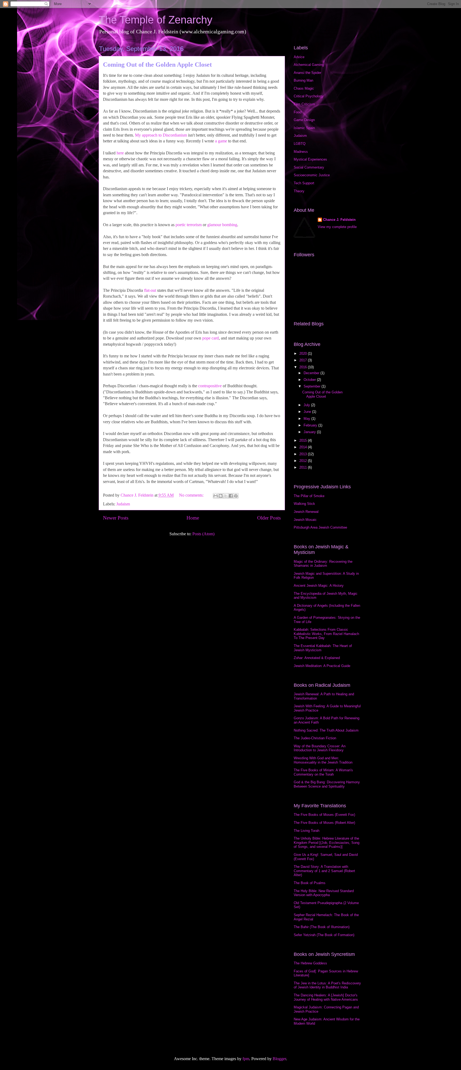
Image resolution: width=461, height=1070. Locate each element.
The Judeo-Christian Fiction (315, 738)
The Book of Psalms (309, 883)
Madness (301, 152)
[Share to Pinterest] (236, 495)
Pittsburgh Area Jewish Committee (320, 527)
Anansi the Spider (307, 73)
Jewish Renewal (306, 512)
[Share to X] (225, 495)
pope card (210, 338)
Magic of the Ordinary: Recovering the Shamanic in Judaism (323, 564)
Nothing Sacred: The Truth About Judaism (326, 730)
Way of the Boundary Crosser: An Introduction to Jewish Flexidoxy (319, 748)
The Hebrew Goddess (310, 963)
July (307, 405)
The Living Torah (306, 831)
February (311, 425)
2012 (303, 461)
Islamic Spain (304, 128)
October (310, 380)
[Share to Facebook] (230, 495)
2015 (303, 440)
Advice (299, 57)
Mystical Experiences (310, 159)
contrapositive (210, 386)
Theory (299, 191)
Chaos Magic (304, 88)
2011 (303, 467)
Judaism (123, 504)
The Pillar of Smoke (309, 496)
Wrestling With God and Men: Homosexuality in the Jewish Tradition (323, 760)
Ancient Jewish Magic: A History (319, 586)
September (312, 386)
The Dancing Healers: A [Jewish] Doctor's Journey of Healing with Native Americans (326, 997)
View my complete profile (337, 227)
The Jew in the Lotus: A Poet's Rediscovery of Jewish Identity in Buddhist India (327, 985)
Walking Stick (304, 504)
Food (297, 112)
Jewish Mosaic (305, 520)
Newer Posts (115, 518)
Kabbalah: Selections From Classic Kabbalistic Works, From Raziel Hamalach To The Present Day (326, 634)
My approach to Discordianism (161, 135)
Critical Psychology (309, 96)
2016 (303, 367)
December (312, 373)
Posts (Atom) (203, 534)
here (120, 153)
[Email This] (215, 495)
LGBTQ (299, 144)
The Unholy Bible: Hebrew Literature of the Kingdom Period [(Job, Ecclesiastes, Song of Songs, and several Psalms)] (326, 842)
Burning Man (303, 80)
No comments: (192, 495)
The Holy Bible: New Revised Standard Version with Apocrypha (324, 893)
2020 (303, 354)
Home (192, 518)
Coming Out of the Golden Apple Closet (157, 64)
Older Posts (269, 518)
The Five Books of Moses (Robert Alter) (324, 823)
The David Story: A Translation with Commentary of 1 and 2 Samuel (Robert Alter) (324, 871)
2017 (303, 360)
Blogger (279, 1058)
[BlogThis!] (220, 495)
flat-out (150, 290)
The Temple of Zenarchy (155, 20)
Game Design (304, 120)
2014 (303, 447)
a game (221, 141)
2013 (303, 454)
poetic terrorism (189, 224)
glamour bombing (222, 224)
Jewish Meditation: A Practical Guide (322, 666)
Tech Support (304, 183)
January (310, 432)
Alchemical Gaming (309, 65)
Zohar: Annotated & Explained (317, 658)
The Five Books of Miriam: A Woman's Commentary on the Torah (323, 772)
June (308, 412)
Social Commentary (309, 167)
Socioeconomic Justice (312, 175)
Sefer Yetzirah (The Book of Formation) (324, 935)
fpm (246, 1058)
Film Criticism (304, 104)
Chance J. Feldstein (339, 220)
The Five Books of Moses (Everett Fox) (324, 815)
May (307, 419)
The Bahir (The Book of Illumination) (321, 927)
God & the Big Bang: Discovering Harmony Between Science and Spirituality (327, 784)
